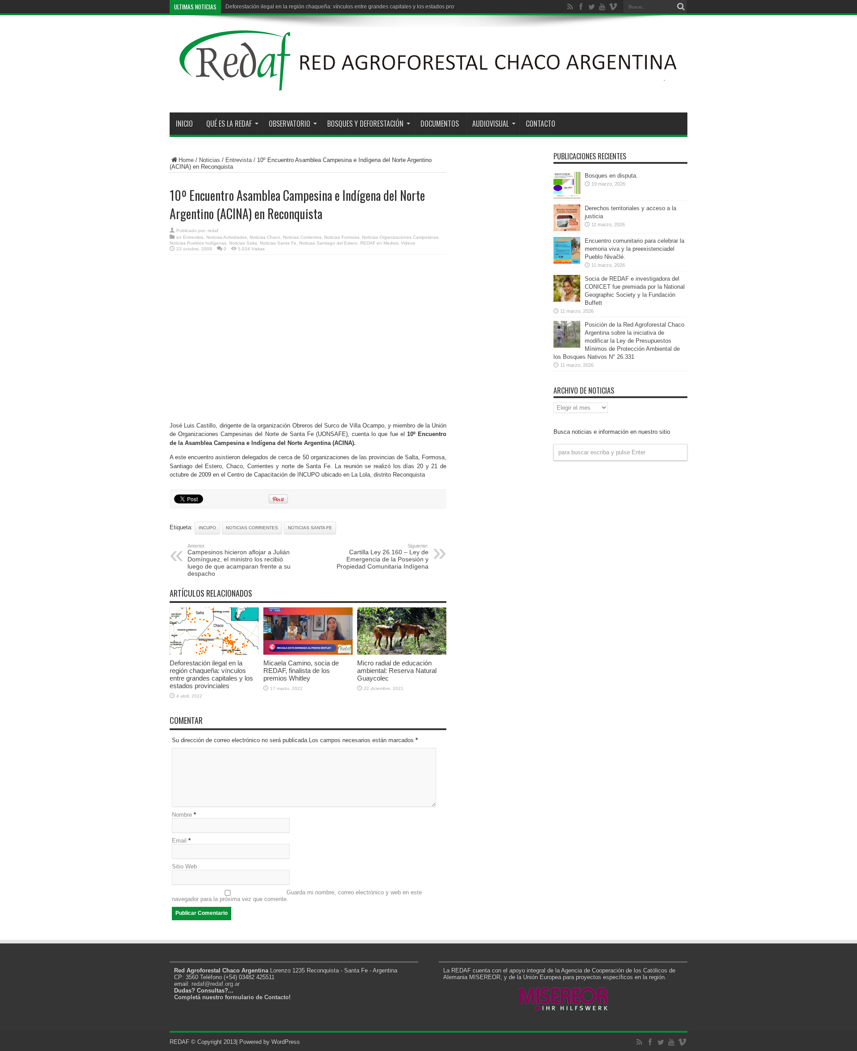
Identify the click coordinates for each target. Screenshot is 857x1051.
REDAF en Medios (379, 243)
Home (186, 160)
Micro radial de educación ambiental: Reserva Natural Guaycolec (397, 670)
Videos (408, 243)
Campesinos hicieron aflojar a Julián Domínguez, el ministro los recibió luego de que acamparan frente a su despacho (239, 560)
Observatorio (289, 123)
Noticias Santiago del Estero (328, 243)
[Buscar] (680, 6)
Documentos (439, 123)
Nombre (182, 814)
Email (179, 840)
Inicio (184, 123)
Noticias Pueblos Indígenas (198, 243)
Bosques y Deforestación (365, 123)
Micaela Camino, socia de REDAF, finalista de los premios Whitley (301, 670)
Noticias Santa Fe (278, 243)
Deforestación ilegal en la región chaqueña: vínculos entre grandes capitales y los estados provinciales (350, 7)
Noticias (209, 160)
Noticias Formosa (341, 237)
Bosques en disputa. (611, 175)
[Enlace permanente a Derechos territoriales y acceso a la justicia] (566, 229)
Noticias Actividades (226, 237)
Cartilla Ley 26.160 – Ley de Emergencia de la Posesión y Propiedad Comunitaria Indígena (382, 556)
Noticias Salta (243, 243)
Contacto (540, 123)
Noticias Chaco (265, 237)
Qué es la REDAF (229, 123)
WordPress (285, 1042)
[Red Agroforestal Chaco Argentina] (428, 90)
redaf (213, 230)
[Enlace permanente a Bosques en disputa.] (566, 196)
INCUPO (207, 527)
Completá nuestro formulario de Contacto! (232, 997)
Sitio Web (184, 866)
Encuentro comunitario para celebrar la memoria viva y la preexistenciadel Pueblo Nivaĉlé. (634, 248)
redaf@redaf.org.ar (215, 983)
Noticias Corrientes (302, 237)
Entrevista (238, 160)
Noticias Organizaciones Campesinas (400, 237)
